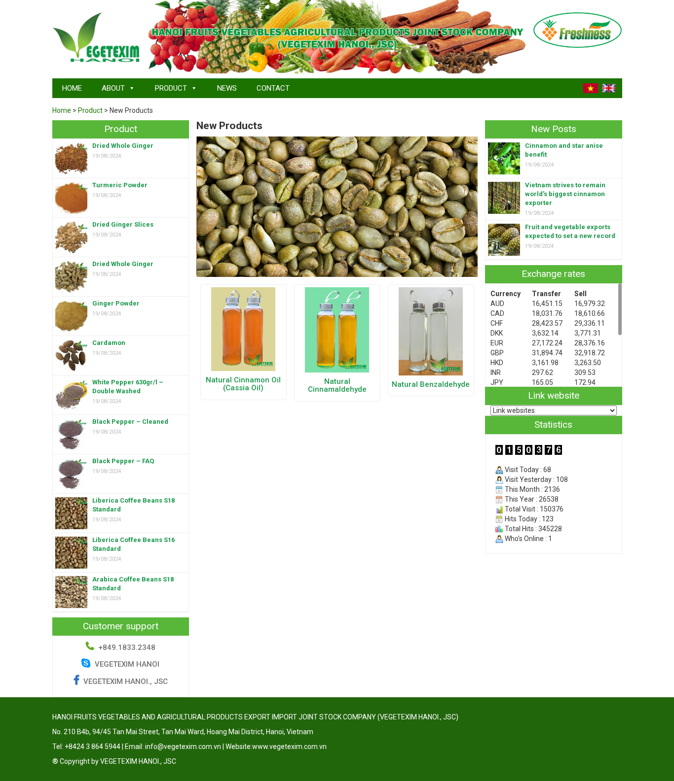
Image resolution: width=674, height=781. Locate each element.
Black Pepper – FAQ (123, 461)
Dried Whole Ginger (122, 145)
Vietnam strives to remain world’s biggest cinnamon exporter (565, 193)
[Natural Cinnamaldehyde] (337, 329)
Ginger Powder (116, 303)
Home (72, 88)
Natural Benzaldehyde (431, 384)
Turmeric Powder (120, 185)
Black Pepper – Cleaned (130, 421)
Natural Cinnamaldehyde (337, 385)
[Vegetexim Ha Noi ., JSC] (96, 38)
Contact (273, 88)
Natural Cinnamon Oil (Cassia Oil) (243, 384)
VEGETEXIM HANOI (126, 664)
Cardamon (108, 342)
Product (171, 88)
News (227, 88)
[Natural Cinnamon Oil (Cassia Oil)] (243, 329)
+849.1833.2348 (126, 647)
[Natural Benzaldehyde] (431, 331)
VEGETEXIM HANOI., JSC (125, 681)
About (113, 88)
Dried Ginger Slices (122, 224)
